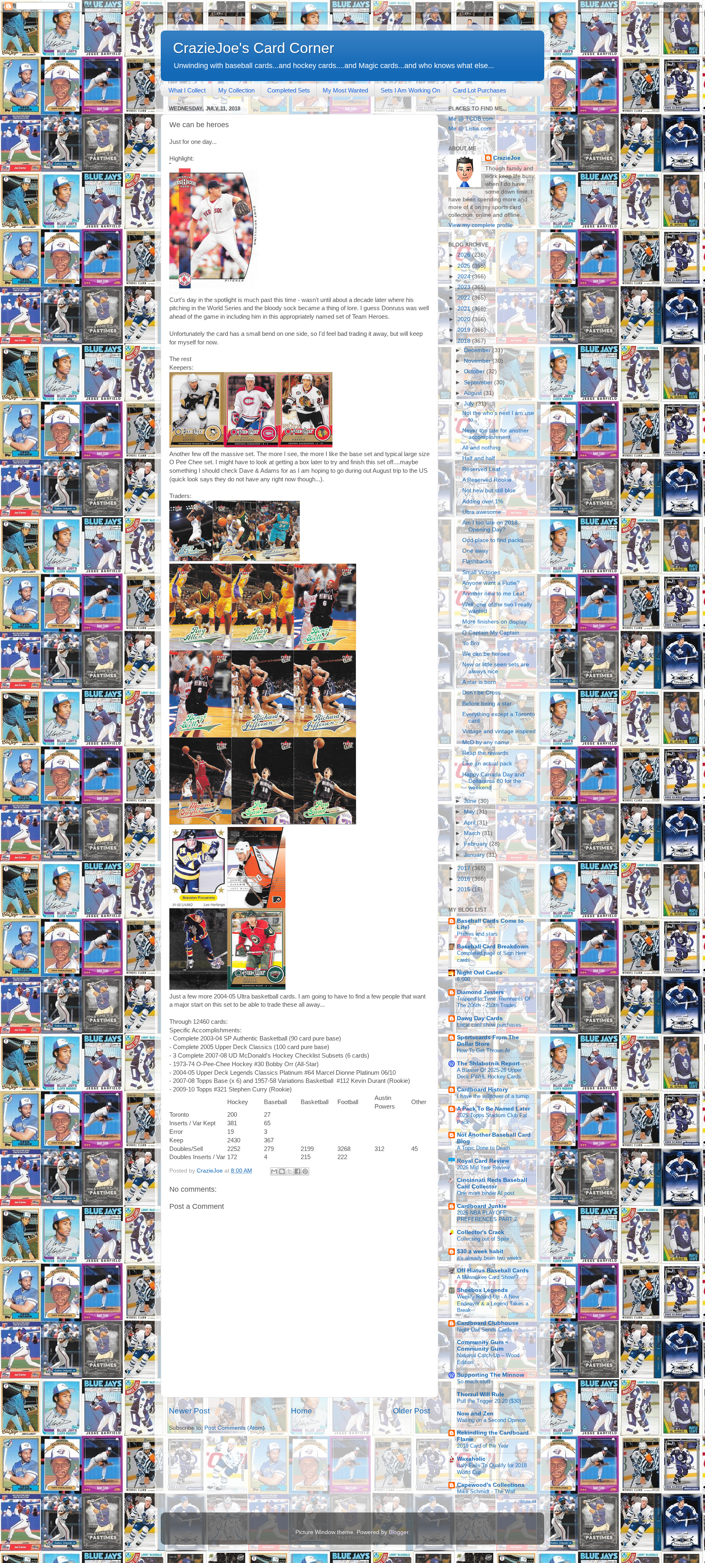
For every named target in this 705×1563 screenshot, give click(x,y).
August (473, 393)
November (478, 361)
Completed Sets (288, 90)
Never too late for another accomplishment (495, 434)
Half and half (478, 458)
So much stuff (473, 1381)
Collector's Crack (480, 1232)
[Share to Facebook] (297, 1171)
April (470, 823)
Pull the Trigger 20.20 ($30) (489, 1401)
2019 (464, 330)
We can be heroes (486, 654)
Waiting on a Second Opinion (491, 1420)
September (479, 382)
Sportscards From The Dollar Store (488, 1040)
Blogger (398, 1532)
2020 (464, 319)
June (471, 801)
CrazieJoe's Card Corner (253, 48)
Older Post (411, 1410)
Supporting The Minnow (490, 1375)
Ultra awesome (481, 512)
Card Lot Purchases (479, 90)
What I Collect (187, 90)
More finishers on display (494, 622)
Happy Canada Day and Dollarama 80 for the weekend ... (493, 781)
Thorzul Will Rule (480, 1394)
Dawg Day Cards (480, 1018)
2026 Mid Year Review (483, 1167)
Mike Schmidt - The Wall (486, 1491)
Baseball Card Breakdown (493, 947)
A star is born (479, 682)
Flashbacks (477, 561)
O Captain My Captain (490, 633)
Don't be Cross (481, 693)
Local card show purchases (489, 1025)
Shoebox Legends (482, 1290)
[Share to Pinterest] (305, 1171)
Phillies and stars (477, 934)
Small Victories (481, 572)
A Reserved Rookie (487, 480)
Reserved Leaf (481, 469)
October (475, 371)
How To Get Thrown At (483, 1050)
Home (301, 1410)
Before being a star (487, 704)
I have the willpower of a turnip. (493, 1096)
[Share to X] (290, 1171)
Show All (528, 1501)
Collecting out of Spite (483, 1239)
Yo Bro (470, 643)
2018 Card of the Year (482, 1446)
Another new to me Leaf (493, 594)
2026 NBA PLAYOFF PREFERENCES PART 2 (487, 1216)
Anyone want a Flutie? (491, 583)
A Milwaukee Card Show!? (488, 1277)
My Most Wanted (345, 90)
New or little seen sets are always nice (495, 667)
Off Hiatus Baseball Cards (493, 1271)
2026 (464, 255)
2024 (464, 276)
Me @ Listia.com (470, 129)
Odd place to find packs (492, 540)
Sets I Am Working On (410, 90)
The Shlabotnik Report (488, 1063)
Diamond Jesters (480, 992)
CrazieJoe (507, 158)
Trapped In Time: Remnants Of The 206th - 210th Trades (493, 1002)
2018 (464, 341)
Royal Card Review (483, 1161)
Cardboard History (482, 1090)
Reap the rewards (485, 753)
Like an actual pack (487, 764)
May (470, 812)
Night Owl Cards (479, 973)
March (473, 833)
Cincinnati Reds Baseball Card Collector (492, 1183)
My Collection (236, 90)
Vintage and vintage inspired (499, 731)
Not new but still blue (489, 490)
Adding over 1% (482, 501)
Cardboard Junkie (482, 1206)
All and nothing (481, 448)
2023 (464, 287)
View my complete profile (480, 225)
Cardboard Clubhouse (488, 1323)
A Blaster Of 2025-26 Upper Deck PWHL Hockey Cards (489, 1073)
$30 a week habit (480, 1251)
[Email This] (274, 1171)
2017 (464, 868)
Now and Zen (475, 1414)
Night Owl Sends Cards (484, 1330)
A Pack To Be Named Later (493, 1109)
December (478, 350)
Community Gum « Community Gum (482, 1345)
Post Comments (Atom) (234, 1428)
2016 (464, 879)
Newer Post (189, 1410)
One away (475, 551)
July (470, 404)
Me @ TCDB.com (471, 119)
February (476, 844)
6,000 (463, 979)
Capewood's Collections (491, 1485)
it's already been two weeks (489, 1258)
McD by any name (485, 742)
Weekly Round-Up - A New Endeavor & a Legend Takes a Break (492, 1303)
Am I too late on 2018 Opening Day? (490, 526)
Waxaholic (471, 1459)
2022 (464, 298)
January (475, 855)
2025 (464, 266)
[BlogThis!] (282, 1171)
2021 (464, 309)
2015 (464, 889)
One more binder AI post (485, 1193)
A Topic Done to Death (483, 1148)
